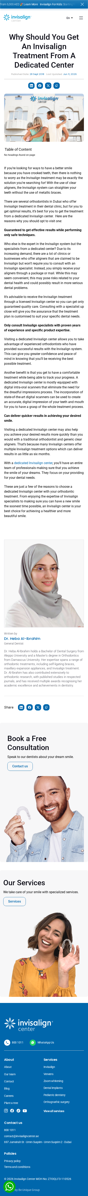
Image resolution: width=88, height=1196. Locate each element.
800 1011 (18, 1042)
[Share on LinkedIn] (31, 85)
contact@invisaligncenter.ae (21, 1136)
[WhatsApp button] (33, 1043)
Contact (9, 1081)
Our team (10, 1074)
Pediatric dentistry (55, 1095)
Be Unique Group (29, 1190)
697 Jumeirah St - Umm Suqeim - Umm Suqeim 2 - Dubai (37, 1142)
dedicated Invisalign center (33, 463)
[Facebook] (12, 1111)
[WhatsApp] (9, 1187)
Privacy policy (12, 1161)
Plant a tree (11, 1103)
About (8, 1067)
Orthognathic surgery (57, 1102)
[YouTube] (25, 1111)
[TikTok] (18, 1111)
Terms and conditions (17, 1167)
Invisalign (50, 1067)
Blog (7, 1088)
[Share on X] (48, 85)
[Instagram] (6, 1111)
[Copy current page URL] (56, 85)
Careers (9, 1095)
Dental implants (53, 1087)
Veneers (49, 1074)
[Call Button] (7, 1043)
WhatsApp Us (45, 1042)
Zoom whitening (53, 1081)
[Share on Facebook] (40, 85)
